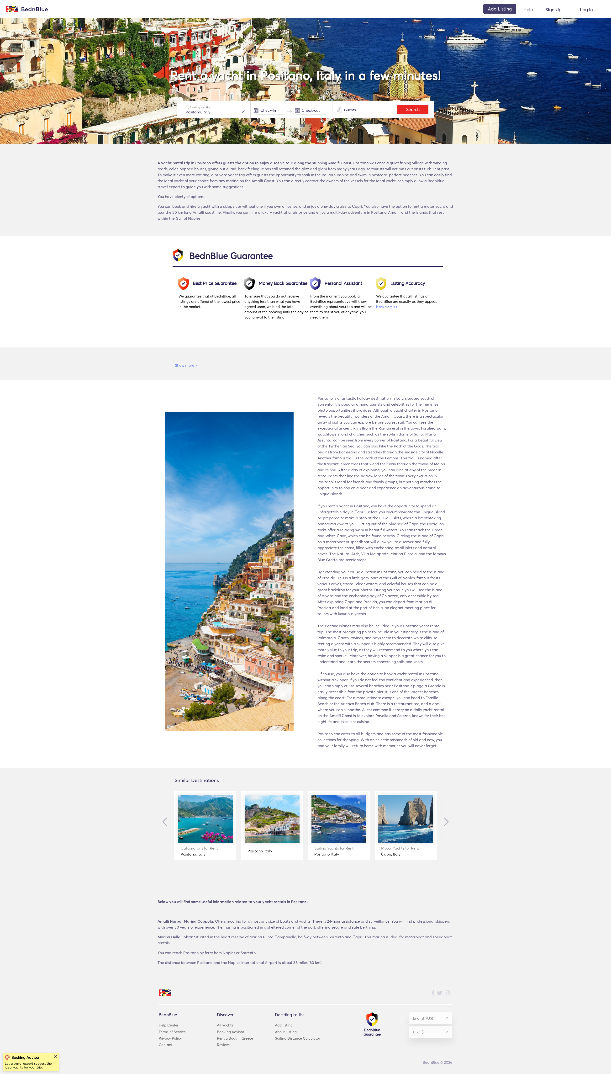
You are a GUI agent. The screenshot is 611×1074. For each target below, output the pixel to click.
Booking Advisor (230, 1032)
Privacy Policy (170, 1038)
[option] (211, 300)
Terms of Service (172, 1032)
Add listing (284, 1025)
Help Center (168, 1025)
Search (413, 109)
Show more (186, 365)
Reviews (223, 1044)
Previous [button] (165, 821)
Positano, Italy (199, 851)
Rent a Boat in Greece (235, 1038)
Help (528, 9)
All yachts (225, 1025)
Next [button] (445, 821)
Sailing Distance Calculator (297, 1038)
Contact (165, 1044)
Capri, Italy (400, 851)
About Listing (286, 1032)
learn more (385, 307)
